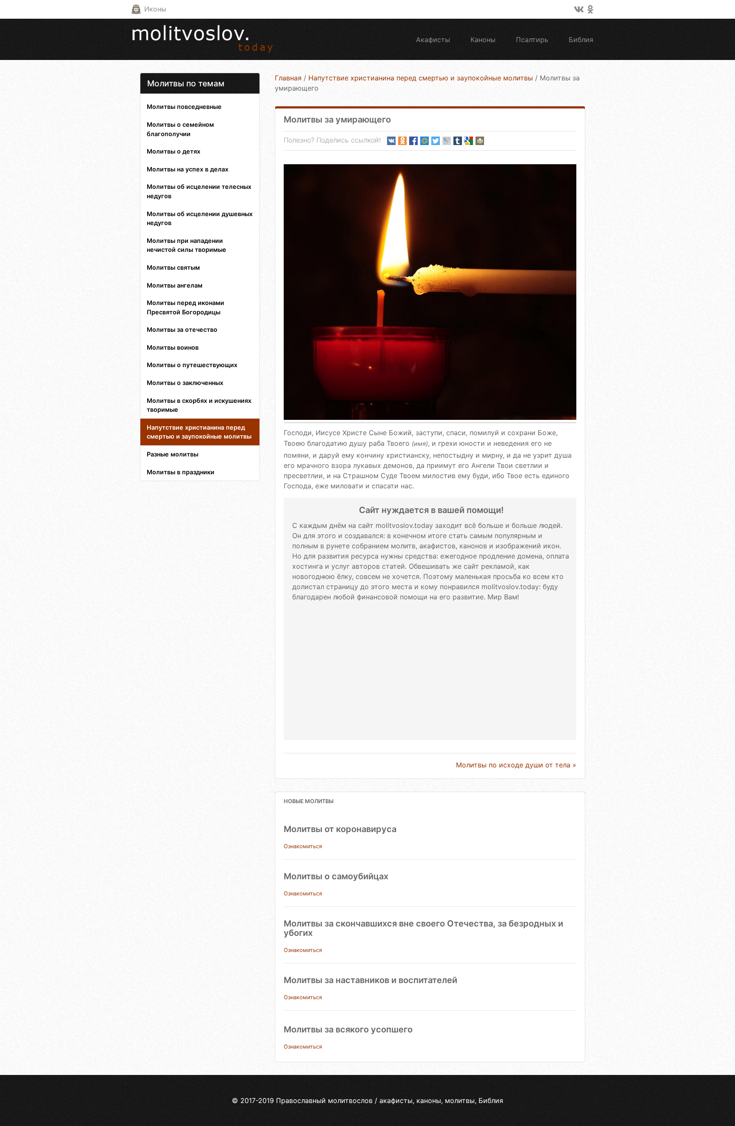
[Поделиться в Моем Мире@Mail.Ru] (424, 141)
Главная (288, 78)
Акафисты (433, 39)
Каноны (483, 39)
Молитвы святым (173, 267)
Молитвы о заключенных (185, 382)
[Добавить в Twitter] (435, 141)
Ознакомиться (303, 846)
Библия (581, 39)
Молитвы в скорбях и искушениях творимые (199, 405)
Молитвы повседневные (184, 106)
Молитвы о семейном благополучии (180, 129)
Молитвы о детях (173, 151)
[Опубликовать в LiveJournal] (446, 141)
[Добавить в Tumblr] (457, 141)
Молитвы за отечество (182, 329)
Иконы (155, 9)
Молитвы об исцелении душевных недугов (200, 218)
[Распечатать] (480, 141)
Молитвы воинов (173, 347)
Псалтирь (532, 39)
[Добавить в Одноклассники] (402, 141)
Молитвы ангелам (174, 285)
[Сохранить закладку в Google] (468, 141)
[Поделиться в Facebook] (413, 141)
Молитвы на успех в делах (187, 169)
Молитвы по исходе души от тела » (516, 765)
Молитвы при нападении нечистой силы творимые (186, 245)
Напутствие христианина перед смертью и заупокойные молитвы (199, 432)
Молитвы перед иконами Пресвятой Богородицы (185, 307)
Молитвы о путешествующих (192, 364)
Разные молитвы (172, 454)
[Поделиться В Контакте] (391, 141)
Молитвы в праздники (180, 472)
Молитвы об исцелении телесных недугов (199, 191)
